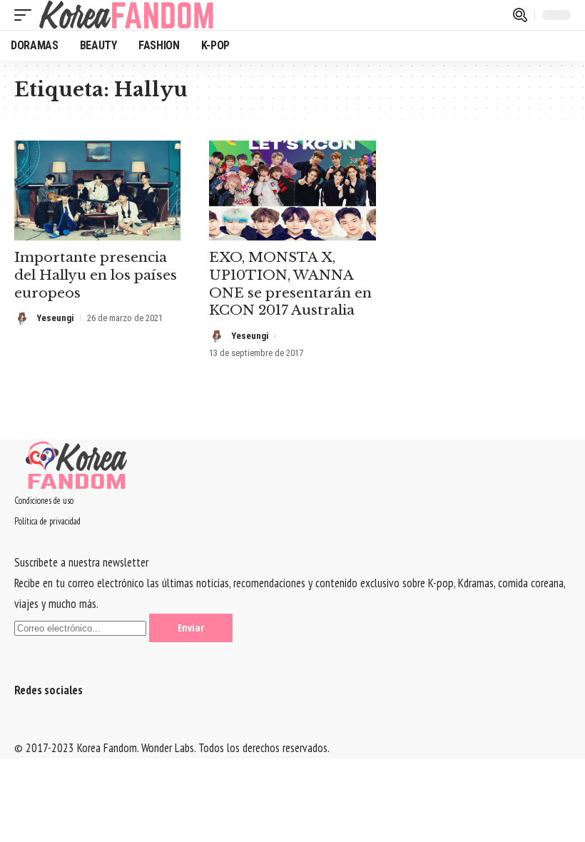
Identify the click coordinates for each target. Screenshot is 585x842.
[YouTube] (37, 727)
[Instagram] (46, 727)
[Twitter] (28, 727)
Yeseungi (55, 318)
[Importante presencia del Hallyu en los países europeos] (97, 190)
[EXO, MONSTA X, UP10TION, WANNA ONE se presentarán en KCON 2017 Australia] (292, 190)
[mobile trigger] (26, 15)
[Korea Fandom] (126, 15)
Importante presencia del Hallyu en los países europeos (95, 274)
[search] (520, 15)
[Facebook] (19, 727)
